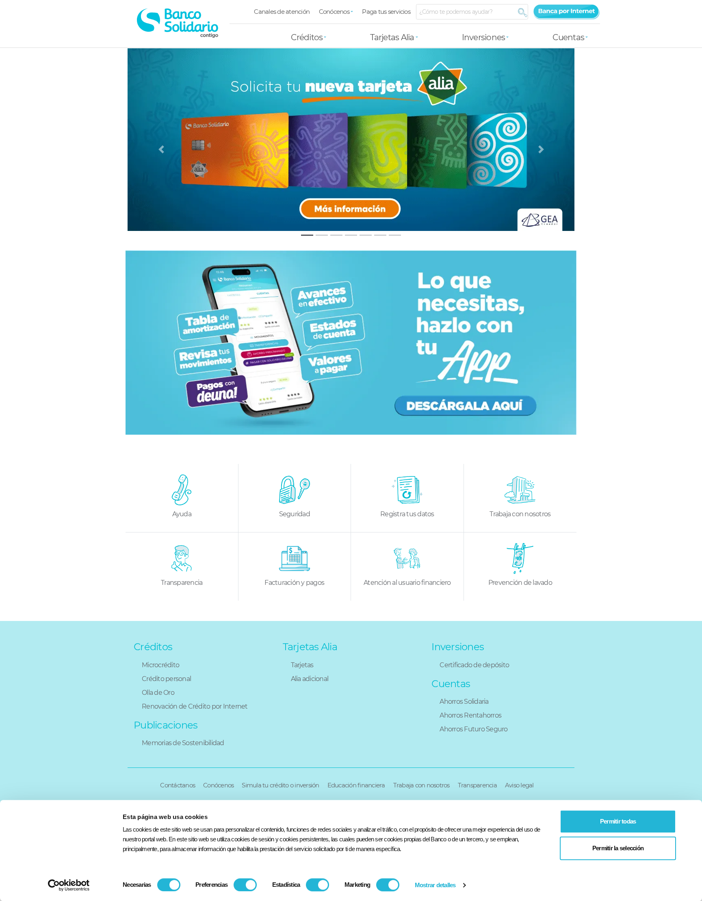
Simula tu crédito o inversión (280, 785)
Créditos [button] (307, 37)
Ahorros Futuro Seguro (473, 729)
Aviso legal (519, 785)
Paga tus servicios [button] (386, 11)
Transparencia (477, 785)
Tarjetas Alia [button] (392, 37)
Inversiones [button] (483, 37)
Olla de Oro (158, 692)
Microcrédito (160, 665)
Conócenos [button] (334, 11)
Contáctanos (177, 785)
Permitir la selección (618, 848)
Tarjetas (302, 665)
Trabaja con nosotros (421, 785)
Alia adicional (310, 679)
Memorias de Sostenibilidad (183, 743)
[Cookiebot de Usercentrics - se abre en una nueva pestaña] (68, 885)
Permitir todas (618, 821)
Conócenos (218, 785)
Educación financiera (356, 785)
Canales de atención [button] (282, 11)
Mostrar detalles (435, 885)
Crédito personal (166, 679)
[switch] (245, 884)
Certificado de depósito (474, 665)
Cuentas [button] (568, 37)
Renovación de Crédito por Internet (195, 706)
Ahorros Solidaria (464, 701)
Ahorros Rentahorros (470, 715)
